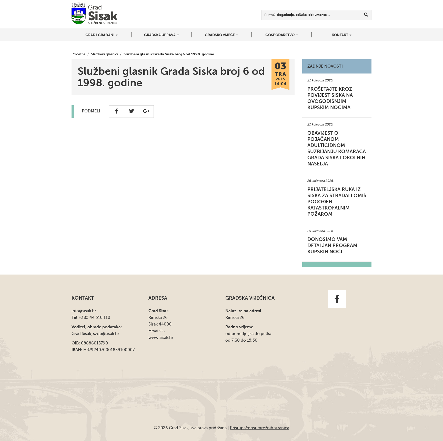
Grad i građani (100, 35)
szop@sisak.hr (106, 333)
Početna (78, 54)
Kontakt (340, 35)
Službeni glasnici (104, 54)
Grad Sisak (95, 13)
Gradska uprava (160, 35)
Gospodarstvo (280, 35)
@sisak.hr (87, 311)
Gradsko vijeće (220, 35)
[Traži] (366, 15)
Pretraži (297, 15)
